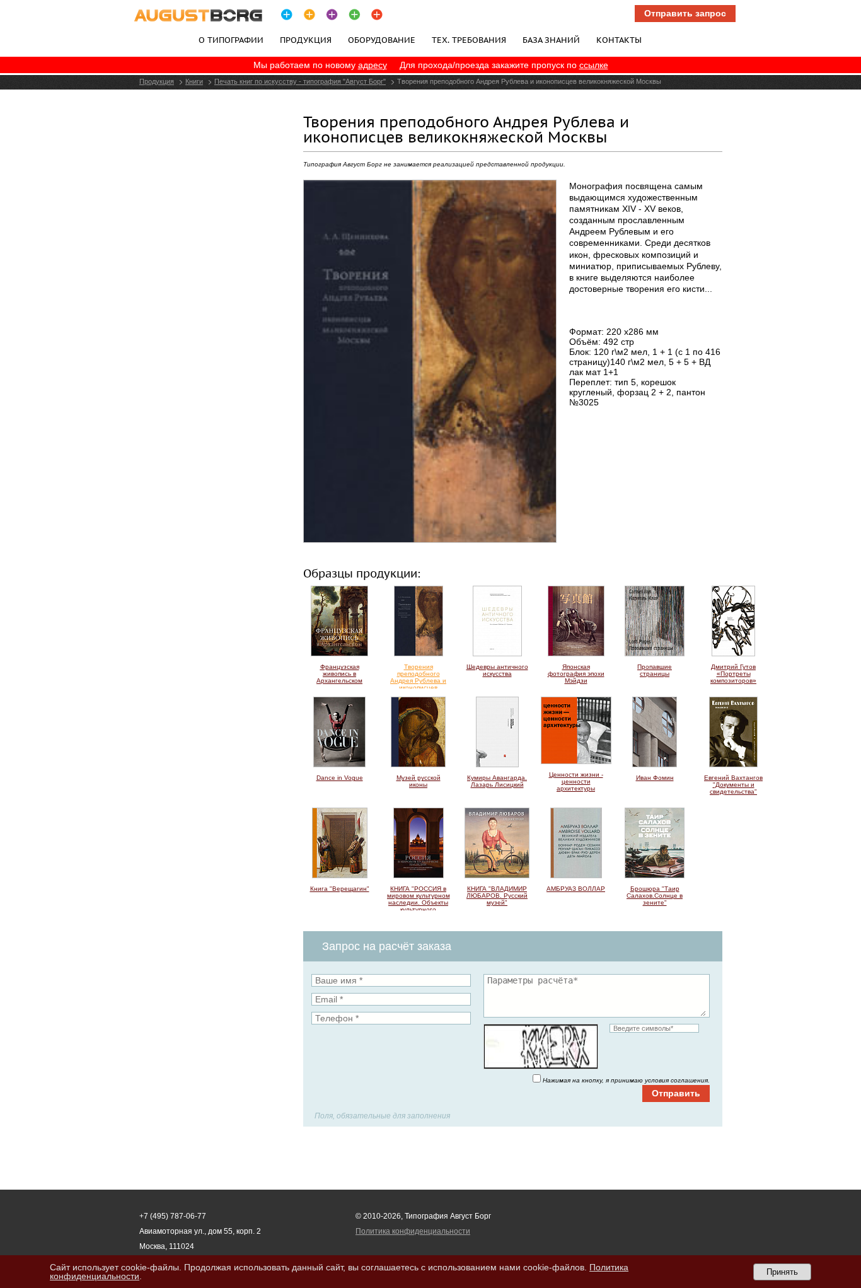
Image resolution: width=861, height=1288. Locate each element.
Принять (782, 1272)
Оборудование (381, 40)
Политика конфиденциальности (412, 1231)
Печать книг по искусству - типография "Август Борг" (300, 81)
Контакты (619, 40)
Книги (194, 81)
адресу (372, 65)
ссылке (593, 65)
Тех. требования (469, 40)
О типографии (231, 40)
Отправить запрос (685, 13)
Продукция (306, 40)
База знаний (551, 40)
